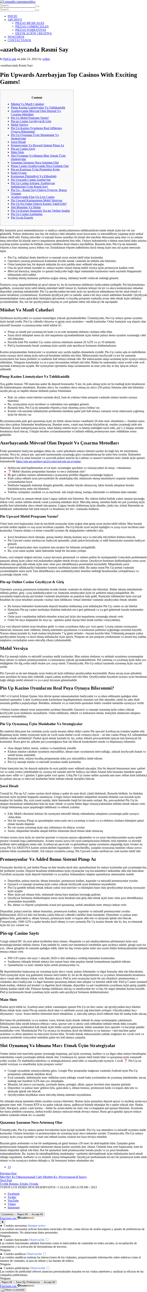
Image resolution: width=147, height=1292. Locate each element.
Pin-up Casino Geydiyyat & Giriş (31, 121)
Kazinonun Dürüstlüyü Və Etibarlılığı (33, 176)
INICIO (12, 16)
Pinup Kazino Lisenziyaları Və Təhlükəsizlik (38, 107)
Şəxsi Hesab (18, 141)
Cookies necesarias (15, 1225)
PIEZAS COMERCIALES (32, 26)
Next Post (6, 1180)
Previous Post (8, 1173)
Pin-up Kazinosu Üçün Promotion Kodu (35, 169)
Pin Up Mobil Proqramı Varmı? (30, 117)
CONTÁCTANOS (19, 40)
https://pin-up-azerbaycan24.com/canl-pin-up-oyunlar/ (48, 461)
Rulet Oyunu (19, 172)
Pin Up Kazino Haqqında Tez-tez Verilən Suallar (40, 210)
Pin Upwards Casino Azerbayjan (31, 179)
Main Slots (17, 152)
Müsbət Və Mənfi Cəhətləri (27, 104)
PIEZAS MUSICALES (29, 23)
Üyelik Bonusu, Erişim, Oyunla (19, 1183)
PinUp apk (9, 59)
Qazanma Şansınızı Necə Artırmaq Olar (35, 162)
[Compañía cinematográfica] (17, 1)
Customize (7, 1214)
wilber (46, 59)
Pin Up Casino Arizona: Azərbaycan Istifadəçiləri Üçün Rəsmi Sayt (33, 185)
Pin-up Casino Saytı (23, 148)
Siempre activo (37, 1225)
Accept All (37, 1214)
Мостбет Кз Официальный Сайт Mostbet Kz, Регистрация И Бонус (43, 1177)
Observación (36, 1239)
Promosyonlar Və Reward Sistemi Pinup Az (37, 145)
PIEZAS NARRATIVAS (30, 30)
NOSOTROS (16, 36)
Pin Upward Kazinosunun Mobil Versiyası (36, 200)
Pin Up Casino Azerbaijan (26, 214)
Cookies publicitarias (16, 1268)
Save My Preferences (28, 1282)
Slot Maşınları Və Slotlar (26, 207)
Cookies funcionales (16, 1239)
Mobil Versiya (19, 124)
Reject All (22, 1214)
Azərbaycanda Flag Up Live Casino (33, 197)
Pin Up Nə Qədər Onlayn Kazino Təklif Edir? (39, 203)
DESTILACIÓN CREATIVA (33, 33)
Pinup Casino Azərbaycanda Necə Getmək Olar (40, 166)
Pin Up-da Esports (22, 217)
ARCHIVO (15, 19)
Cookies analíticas (15, 1254)
